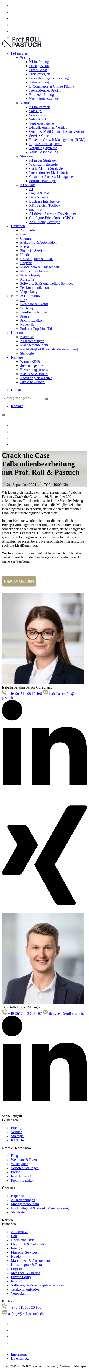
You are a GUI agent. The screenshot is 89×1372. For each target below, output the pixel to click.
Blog (23, 300)
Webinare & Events (34, 304)
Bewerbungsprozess (34, 370)
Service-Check (39, 136)
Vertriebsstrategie (41, 123)
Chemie (25, 238)
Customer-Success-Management (52, 177)
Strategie (26, 156)
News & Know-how (26, 296)
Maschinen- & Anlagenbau (39, 267)
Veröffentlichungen (34, 312)
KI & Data (27, 185)
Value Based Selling (43, 152)
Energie (25, 246)
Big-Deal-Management (45, 144)
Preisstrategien (39, 74)
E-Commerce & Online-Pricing (51, 86)
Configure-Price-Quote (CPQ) (51, 218)
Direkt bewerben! (32, 382)
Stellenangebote (31, 366)
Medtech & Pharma (34, 271)
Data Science (38, 197)
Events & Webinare (34, 374)
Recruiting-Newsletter (36, 378)
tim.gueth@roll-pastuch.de (67, 1013)
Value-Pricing (39, 82)
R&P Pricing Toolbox (44, 205)
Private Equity (30, 275)
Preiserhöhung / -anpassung (49, 78)
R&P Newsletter (22, 1176)
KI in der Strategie (42, 160)
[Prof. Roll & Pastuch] (21, 46)
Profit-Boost (38, 70)
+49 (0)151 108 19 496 (25, 694)
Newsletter (28, 324)
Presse (24, 316)
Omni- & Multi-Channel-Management (56, 131)
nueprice (35, 209)
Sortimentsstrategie (42, 181)
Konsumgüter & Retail (36, 259)
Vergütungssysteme (43, 148)
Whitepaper (28, 308)
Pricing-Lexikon (32, 320)
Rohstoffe (27, 279)
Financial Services (33, 251)
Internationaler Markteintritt (49, 173)
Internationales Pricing (45, 90)
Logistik (26, 263)
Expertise (27, 337)
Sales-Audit (37, 119)
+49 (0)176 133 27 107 (25, 1013)
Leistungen (19, 53)
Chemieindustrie (22, 1240)
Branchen (18, 226)
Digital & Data (39, 193)
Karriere (17, 357)
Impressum (19, 1354)
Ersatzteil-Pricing (41, 95)
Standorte (27, 353)
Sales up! (35, 111)
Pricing (25, 58)
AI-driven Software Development (53, 214)
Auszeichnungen (32, 341)
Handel (25, 255)
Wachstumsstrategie (43, 164)
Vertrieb (25, 103)
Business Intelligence (44, 201)
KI (31, 189)
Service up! (37, 115)
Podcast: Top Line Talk (37, 329)
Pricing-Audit (39, 66)
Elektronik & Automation (38, 242)
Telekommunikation (34, 288)
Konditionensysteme (44, 99)
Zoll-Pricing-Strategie (44, 222)
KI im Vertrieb (39, 107)
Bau (23, 234)
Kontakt (17, 390)
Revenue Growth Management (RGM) (57, 140)
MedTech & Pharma (25, 1273)
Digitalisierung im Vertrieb (48, 127)
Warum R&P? (30, 361)
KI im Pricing (39, 62)
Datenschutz (20, 1358)
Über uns (17, 333)
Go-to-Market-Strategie (46, 168)
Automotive (28, 230)
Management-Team (34, 345)
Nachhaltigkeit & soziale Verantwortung (49, 349)
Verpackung (28, 292)
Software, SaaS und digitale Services (46, 283)
